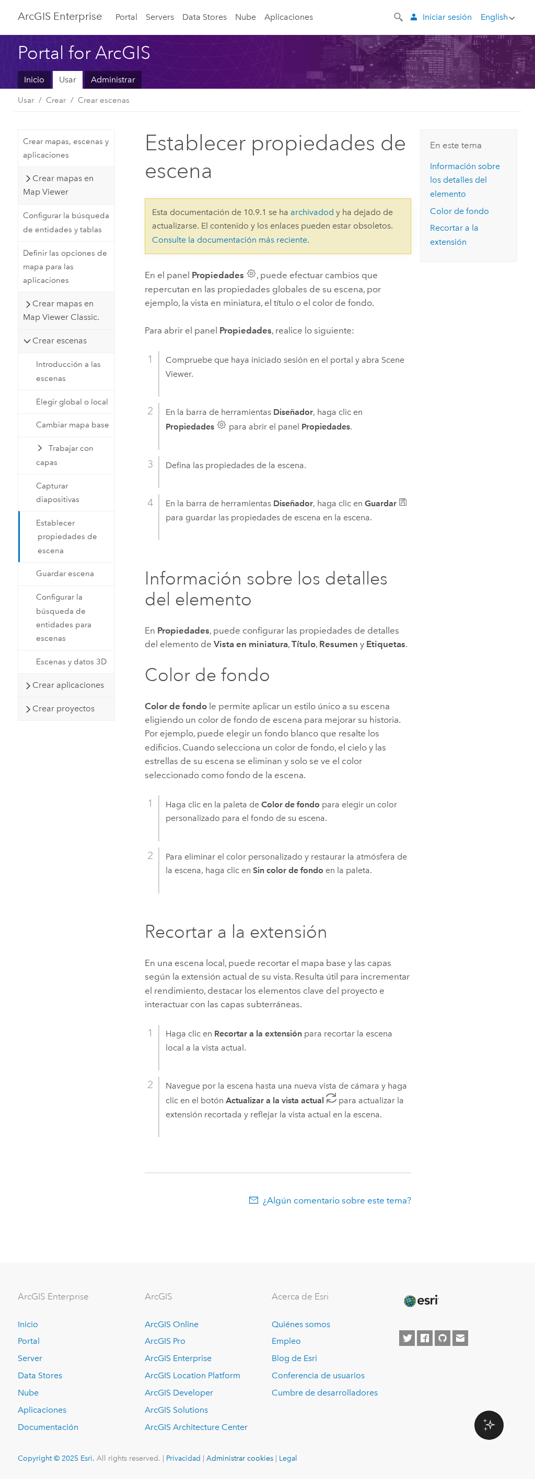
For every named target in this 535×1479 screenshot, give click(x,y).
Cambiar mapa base (72, 425)
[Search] (399, 16)
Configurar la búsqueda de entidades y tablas (66, 222)
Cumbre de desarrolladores (325, 1393)
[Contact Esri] (460, 1338)
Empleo (286, 1341)
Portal (126, 17)
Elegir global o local (72, 402)
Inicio (34, 80)
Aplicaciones (288, 17)
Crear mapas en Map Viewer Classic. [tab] (61, 310)
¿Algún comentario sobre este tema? (337, 1200)
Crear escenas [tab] (59, 340)
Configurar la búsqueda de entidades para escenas (63, 617)
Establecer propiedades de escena (66, 536)
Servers (160, 17)
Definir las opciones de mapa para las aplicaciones (65, 266)
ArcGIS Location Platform (192, 1375)
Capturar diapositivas (57, 492)
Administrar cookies (239, 1458)
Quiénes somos (301, 1324)
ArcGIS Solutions (176, 1410)
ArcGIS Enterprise (60, 16)
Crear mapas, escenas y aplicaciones (66, 148)
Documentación (48, 1427)
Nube (245, 17)
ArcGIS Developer (179, 1393)
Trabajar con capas (65, 455)
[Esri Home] (420, 1301)
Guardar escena (65, 573)
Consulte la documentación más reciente (229, 240)
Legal (288, 1458)
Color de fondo (459, 211)
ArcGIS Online (172, 1324)
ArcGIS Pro (165, 1341)
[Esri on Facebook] (425, 1338)
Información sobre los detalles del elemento (465, 180)
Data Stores (204, 17)
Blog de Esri (294, 1358)
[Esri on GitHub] (442, 1338)
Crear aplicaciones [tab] (68, 685)
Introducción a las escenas (68, 371)
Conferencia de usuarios (318, 1375)
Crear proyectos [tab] (63, 708)
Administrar (113, 80)
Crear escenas (104, 100)
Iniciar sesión (447, 17)
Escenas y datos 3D (71, 661)
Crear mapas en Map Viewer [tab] (58, 185)
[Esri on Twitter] (407, 1338)
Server (30, 1358)
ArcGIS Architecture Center (196, 1427)
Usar (67, 80)
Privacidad (183, 1458)
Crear (56, 100)
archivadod (312, 212)
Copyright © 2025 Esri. (56, 1458)
